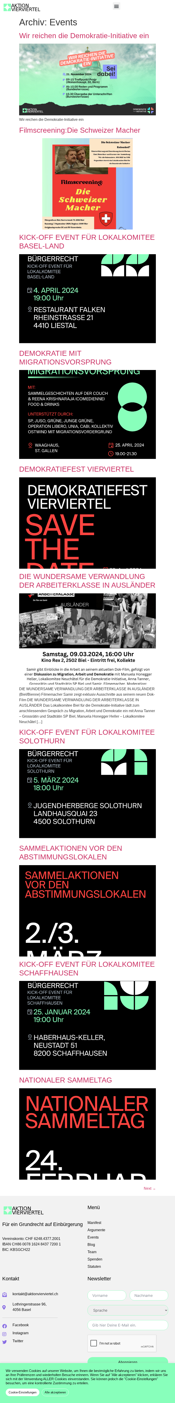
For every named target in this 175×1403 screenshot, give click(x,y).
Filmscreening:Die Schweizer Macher (79, 130)
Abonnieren (127, 1362)
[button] (116, 6)
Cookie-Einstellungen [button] (22, 1392)
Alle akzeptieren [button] (55, 1392)
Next (150, 1188)
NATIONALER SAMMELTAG (65, 1080)
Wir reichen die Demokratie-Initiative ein (84, 36)
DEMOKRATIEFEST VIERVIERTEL (76, 469)
